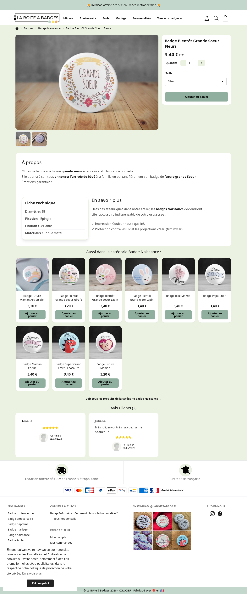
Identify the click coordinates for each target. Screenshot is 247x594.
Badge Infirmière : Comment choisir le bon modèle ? (84, 513)
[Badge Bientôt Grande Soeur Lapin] (105, 274)
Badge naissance (19, 535)
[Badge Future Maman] (105, 342)
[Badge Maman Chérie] (32, 342)
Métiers (68, 18)
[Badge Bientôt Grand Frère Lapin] (141, 274)
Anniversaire (88, 18)
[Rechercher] (216, 18)
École (105, 18)
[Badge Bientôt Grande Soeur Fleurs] (23, 139)
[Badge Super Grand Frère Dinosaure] (68, 342)
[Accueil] (17, 28)
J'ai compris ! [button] (40, 583)
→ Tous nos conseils (63, 518)
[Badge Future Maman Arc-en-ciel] (32, 274)
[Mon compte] (206, 18)
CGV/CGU (125, 590)
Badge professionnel (21, 513)
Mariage (121, 18)
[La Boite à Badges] (36, 18)
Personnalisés (142, 18)
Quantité (171, 63)
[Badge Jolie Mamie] (178, 274)
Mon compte (58, 537)
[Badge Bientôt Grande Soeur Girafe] (68, 274)
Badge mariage (18, 529)
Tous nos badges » (169, 18)
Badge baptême (18, 524)
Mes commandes (61, 542)
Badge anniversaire (20, 518)
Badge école (16, 540)
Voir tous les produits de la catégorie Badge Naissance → (124, 398)
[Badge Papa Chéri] (214, 274)
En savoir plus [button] (32, 573)
